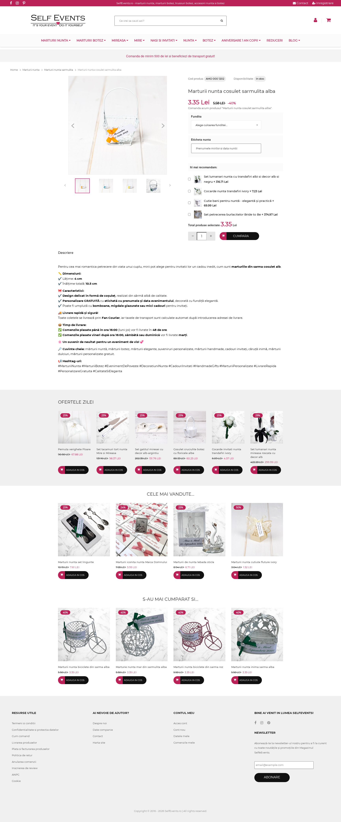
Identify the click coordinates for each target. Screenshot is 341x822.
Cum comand (21, 736)
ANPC (15, 774)
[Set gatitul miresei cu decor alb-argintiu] (151, 427)
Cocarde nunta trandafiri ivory (226, 191)
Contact (302, 3)
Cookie (16, 780)
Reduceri (275, 40)
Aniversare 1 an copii (240, 40)
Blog (293, 40)
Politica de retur (22, 755)
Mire (138, 40)
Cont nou (179, 729)
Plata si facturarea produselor (31, 748)
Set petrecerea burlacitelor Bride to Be (232, 214)
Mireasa (119, 40)
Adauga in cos (75, 470)
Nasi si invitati (163, 40)
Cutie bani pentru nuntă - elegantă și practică (238, 201)
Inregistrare (325, 3)
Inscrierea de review (24, 768)
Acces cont (180, 723)
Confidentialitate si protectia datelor (35, 729)
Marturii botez (90, 40)
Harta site (99, 742)
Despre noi (100, 723)
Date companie (103, 729)
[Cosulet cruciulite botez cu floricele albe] (189, 427)
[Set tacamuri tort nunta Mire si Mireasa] (112, 427)
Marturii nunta (55, 40)
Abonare (272, 777)
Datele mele (181, 736)
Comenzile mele (184, 742)
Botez (208, 40)
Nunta (189, 40)
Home (14, 69)
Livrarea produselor (24, 742)
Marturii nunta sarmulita (59, 69)
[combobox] (226, 125)
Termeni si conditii (24, 723)
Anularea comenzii (24, 761)
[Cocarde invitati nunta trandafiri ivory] (228, 427)
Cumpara (241, 236)
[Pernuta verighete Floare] (74, 427)
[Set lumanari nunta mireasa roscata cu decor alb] (266, 427)
